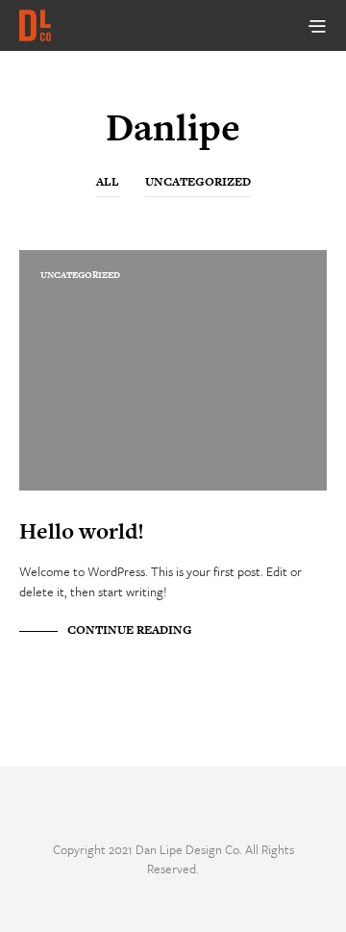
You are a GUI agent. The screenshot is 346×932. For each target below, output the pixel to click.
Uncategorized (198, 181)
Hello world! (81, 531)
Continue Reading (129, 630)
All (107, 181)
